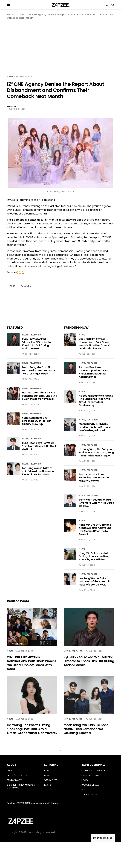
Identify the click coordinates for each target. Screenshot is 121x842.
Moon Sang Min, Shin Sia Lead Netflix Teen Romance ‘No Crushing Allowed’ (38, 370)
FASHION (48, 785)
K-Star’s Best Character (94, 770)
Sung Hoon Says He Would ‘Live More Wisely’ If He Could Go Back (39, 446)
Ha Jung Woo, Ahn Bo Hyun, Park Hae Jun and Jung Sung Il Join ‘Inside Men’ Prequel (39, 396)
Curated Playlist (89, 794)
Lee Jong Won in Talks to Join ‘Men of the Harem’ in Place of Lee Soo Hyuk (38, 471)
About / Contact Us (17, 775)
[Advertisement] (60, 43)
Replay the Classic (90, 775)
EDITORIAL (51, 765)
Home (10, 14)
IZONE (12, 286)
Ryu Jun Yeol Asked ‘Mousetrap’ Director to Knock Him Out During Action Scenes (36, 343)
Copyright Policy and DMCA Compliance (21, 786)
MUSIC (47, 775)
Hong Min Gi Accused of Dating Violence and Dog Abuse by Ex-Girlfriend (94, 556)
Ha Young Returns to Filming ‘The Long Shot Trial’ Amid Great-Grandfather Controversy (96, 400)
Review (84, 780)
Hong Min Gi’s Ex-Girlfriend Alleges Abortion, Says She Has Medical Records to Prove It (95, 529)
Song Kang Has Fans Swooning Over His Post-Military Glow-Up (37, 421)
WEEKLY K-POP (50, 780)
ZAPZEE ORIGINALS (93, 765)
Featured (35, 334)
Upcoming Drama (90, 785)
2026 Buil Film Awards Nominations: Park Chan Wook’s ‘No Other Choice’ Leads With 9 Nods (94, 343)
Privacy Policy (14, 780)
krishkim (11, 106)
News (21, 14)
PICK (83, 789)
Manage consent (102, 838)
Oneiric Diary (27, 286)
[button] (8, 5)
